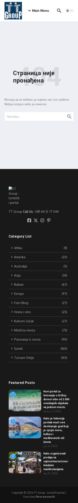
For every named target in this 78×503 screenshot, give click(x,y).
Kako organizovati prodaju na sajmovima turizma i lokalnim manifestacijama (55, 461)
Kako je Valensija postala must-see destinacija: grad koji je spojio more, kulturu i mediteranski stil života (55, 430)
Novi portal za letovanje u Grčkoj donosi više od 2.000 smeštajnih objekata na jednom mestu (56, 399)
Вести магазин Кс (45, 496)
